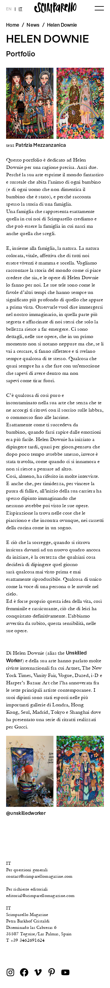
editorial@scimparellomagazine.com (40, 895)
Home (12, 25)
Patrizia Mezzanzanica (41, 145)
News (33, 25)
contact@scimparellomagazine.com (39, 876)
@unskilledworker (26, 813)
